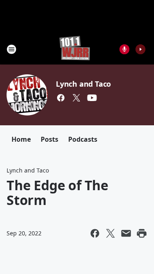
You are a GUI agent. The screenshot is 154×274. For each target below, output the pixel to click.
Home (21, 139)
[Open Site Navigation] (11, 49)
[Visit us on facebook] (61, 98)
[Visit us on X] (76, 98)
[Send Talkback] (124, 49)
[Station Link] (74, 49)
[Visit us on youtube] (92, 98)
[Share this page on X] (110, 233)
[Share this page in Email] (126, 233)
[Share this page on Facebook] (95, 233)
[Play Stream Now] (140, 49)
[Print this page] (141, 233)
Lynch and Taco (83, 84)
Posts (49, 139)
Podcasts (82, 139)
